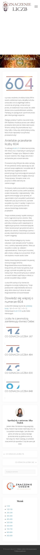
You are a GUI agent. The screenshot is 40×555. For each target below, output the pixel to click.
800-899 (9, 532)
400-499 (9, 519)
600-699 (9, 526)
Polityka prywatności (20, 551)
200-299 (9, 513)
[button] (36, 6)
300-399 (9, 516)
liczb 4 (16, 311)
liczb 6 (15, 148)
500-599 (9, 522)
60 (20, 311)
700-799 (9, 529)
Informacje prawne (31, 549)
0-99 (8, 506)
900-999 (9, 536)
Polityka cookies (21, 549)
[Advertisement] (20, 34)
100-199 (9, 509)
